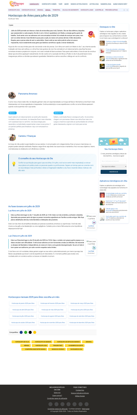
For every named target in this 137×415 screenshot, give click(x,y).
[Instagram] (56, 404)
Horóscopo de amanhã (43, 342)
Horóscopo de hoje (28, 10)
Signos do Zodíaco (58, 349)
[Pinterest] (74, 404)
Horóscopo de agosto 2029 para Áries (52, 316)
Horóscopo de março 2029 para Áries (82, 303)
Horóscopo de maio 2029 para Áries (52, 310)
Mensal (48, 10)
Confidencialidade (75, 409)
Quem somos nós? (120, 4)
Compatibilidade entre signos (35, 349)
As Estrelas (99, 10)
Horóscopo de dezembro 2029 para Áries (81, 322)
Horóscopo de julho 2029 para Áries (23, 316)
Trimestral (56, 10)
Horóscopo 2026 (14, 10)
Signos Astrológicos (79, 4)
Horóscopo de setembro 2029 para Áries (82, 316)
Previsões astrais (111, 10)
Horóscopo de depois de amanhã (68, 342)
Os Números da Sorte (75, 345)
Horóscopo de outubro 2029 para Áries (23, 322)
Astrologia (94, 4)
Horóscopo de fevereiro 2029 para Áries (52, 303)
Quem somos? (57, 395)
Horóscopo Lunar (87, 10)
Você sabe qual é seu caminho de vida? (116, 218)
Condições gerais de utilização (57, 398)
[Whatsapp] (25, 332)
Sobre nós (57, 392)
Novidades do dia (76, 349)
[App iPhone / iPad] (80, 404)
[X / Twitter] (68, 404)
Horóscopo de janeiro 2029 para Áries (23, 303)
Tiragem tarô (57, 345)
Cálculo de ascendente (70, 10)
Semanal (40, 10)
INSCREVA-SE (113, 172)
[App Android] (86, 404)
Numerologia (106, 4)
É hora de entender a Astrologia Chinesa (116, 51)
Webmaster (85, 409)
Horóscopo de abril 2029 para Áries (23, 310)
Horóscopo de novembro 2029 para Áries (52, 322)
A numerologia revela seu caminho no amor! (116, 195)
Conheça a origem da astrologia (116, 43)
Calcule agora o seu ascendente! (116, 210)
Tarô (60, 4)
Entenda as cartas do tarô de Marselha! (116, 58)
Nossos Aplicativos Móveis (80, 393)
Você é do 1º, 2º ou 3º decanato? (116, 203)
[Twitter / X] (30, 332)
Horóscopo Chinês (49, 4)
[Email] (35, 332)
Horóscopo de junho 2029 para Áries (82, 310)
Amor (66, 4)
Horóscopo (34, 4)
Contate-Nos (80, 390)
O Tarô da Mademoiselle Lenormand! (116, 66)
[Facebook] (21, 332)
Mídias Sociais (80, 396)
